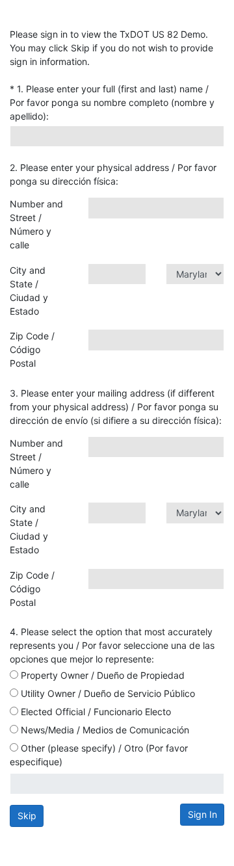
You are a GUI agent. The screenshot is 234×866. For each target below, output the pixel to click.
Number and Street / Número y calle (36, 224)
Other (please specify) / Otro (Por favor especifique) (99, 754)
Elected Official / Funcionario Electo (94, 711)
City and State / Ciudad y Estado (29, 291)
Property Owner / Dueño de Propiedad (101, 675)
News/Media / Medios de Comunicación (103, 729)
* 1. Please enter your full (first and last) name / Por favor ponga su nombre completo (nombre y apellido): (112, 102)
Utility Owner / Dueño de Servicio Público (106, 693)
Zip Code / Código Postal (32, 349)
